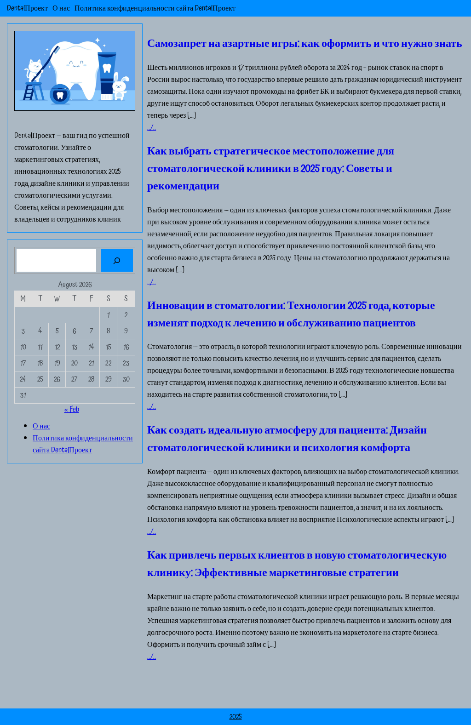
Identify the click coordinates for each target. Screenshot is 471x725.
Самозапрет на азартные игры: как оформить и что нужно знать (304, 43)
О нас (61, 8)
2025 (236, 717)
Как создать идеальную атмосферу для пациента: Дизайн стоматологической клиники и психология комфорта (287, 439)
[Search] (117, 260)
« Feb (71, 410)
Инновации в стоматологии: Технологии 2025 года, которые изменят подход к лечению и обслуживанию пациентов (291, 314)
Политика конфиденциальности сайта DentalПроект (155, 8)
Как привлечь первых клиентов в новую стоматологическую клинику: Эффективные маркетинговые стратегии (297, 564)
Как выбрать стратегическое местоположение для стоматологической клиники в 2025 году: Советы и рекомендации (270, 169)
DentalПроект (27, 8)
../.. (151, 127)
